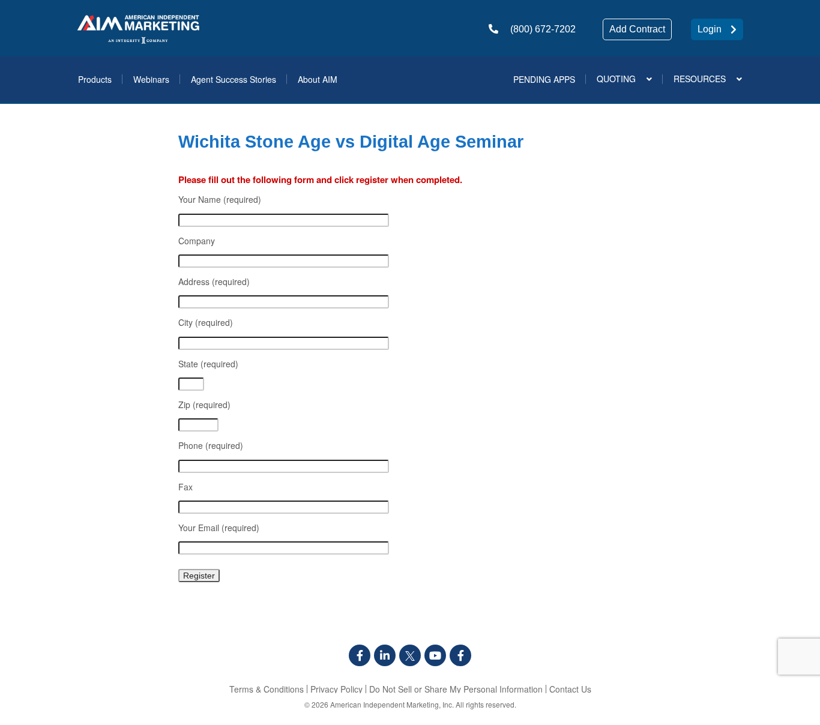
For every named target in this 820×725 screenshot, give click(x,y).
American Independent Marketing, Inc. (392, 704)
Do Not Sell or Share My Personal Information (456, 689)
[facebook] (359, 655)
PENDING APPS (544, 79)
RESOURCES (700, 79)
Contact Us (570, 689)
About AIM (317, 79)
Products (95, 79)
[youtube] (435, 655)
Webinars (151, 79)
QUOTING (616, 79)
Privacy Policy (336, 689)
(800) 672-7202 (543, 29)
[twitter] (410, 655)
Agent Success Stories (233, 79)
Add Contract (637, 29)
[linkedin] (385, 655)
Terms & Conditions (266, 689)
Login (710, 29)
